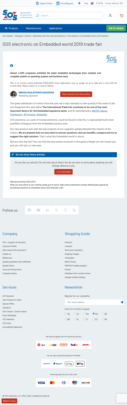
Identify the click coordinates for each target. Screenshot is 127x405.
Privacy (68, 269)
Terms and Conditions (74, 250)
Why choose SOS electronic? (14, 250)
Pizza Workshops (9, 315)
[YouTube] (38, 210)
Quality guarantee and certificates (16, 261)
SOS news (6, 323)
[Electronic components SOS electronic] (17, 15)
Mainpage (19, 36)
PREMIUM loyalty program (76, 265)
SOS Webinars (8, 319)
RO (68, 319)
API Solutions (8, 296)
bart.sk (46, 396)
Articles (28, 36)
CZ (77, 313)
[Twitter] (56, 210)
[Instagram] (65, 210)
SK (68, 313)
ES (96, 319)
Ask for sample (116, 28)
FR (105, 319)
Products (68, 242)
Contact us (6, 254)
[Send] (121, 302)
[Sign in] (110, 16)
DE (105, 313)
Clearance (6, 307)
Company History (9, 273)
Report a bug (9, 400)
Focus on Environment (11, 269)
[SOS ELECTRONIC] (111, 59)
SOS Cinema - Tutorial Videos (14, 311)
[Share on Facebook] (11, 65)
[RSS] (74, 210)
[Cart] (120, 15)
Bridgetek (42, 114)
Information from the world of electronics (49, 36)
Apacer (103, 110)
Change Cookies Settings (75, 277)
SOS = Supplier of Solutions (14, 242)
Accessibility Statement (12, 327)
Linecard (68, 246)
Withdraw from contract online (77, 273)
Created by (36, 396)
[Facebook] (29, 210)
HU (87, 313)
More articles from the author (76, 94)
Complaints (69, 258)
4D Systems (30, 114)
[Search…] (37, 15)
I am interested (63, 171)
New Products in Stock (11, 300)
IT (86, 319)
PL (77, 319)
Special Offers (8, 303)
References (7, 258)
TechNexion (16, 114)
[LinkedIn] (47, 210)
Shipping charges (72, 254)
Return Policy (70, 261)
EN (96, 313)
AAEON (95, 110)
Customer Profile (9, 246)
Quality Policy (8, 265)
